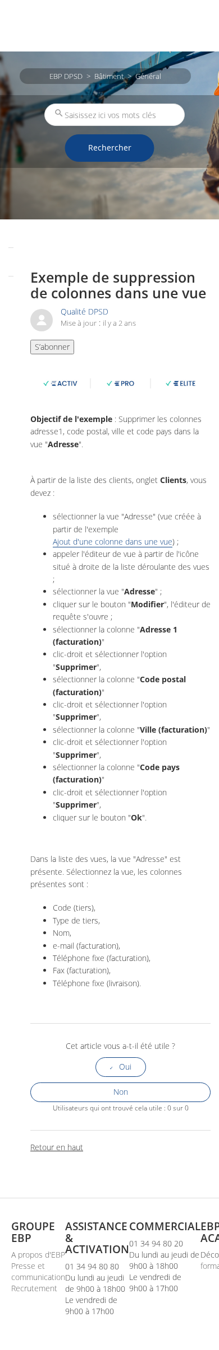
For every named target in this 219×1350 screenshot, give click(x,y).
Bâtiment (109, 76)
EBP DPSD (66, 76)
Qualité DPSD (84, 311)
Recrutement (34, 1288)
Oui (125, 1066)
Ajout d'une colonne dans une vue (112, 542)
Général (148, 76)
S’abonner (52, 346)
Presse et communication (38, 1271)
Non (120, 1091)
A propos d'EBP (38, 1254)
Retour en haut (56, 1147)
